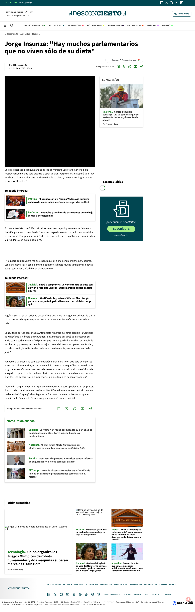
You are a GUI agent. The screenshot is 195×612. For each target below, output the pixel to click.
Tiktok (86, 594)
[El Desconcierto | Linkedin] (181, 2)
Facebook (48, 594)
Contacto (167, 594)
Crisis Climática (25, 2)
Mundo (166, 25)
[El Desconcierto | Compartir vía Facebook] (118, 66)
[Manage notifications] (188, 599)
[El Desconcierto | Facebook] (161, 2)
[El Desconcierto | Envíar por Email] (135, 66)
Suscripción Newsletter (133, 594)
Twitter (55, 594)
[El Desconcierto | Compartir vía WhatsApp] (129, 66)
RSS (146, 594)
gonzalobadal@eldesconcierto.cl (92, 604)
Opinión (151, 25)
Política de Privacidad (112, 594)
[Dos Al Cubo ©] (183, 604)
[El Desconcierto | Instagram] (171, 2)
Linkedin (74, 594)
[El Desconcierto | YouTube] (176, 3)
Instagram (61, 594)
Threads (92, 594)
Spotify (80, 594)
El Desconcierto (12, 34)
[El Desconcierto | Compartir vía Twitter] (124, 66)
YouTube (67, 594)
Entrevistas (134, 25)
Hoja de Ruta (94, 25)
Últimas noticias (56, 584)
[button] (181, 14)
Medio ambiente (33, 25)
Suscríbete (121, 228)
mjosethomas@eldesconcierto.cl (37, 604)
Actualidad (55, 25)
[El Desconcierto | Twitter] (166, 3)
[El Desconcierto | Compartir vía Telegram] (141, 66)
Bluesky (99, 594)
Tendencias (74, 25)
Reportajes (115, 25)
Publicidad (156, 594)
